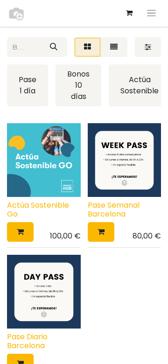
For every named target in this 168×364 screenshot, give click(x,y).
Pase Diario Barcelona (27, 341)
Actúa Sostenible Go (38, 209)
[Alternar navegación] (151, 13)
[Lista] (113, 47)
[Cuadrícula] (87, 47)
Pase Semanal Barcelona (114, 209)
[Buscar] (53, 47)
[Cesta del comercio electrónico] (129, 13)
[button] (20, 232)
